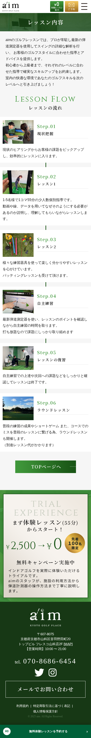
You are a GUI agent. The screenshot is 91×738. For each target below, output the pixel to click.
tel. (45, 662)
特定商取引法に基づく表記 (51, 706)
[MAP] (68, 644)
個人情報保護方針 (45, 711)
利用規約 (22, 706)
